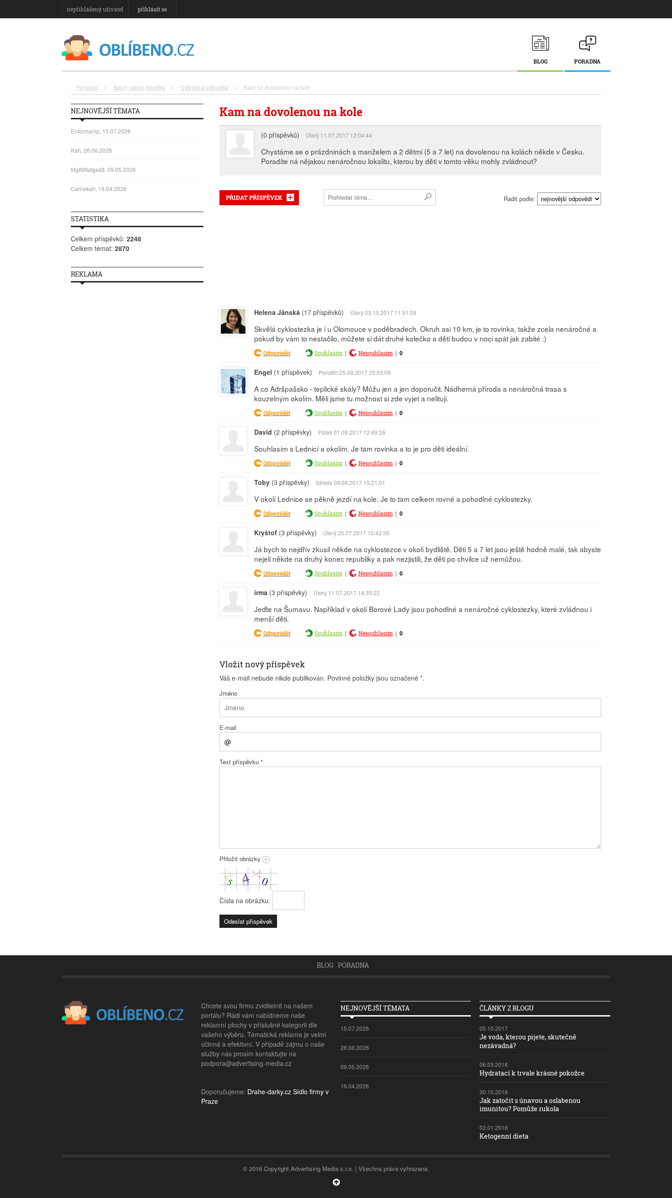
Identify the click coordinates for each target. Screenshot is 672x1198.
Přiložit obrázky (240, 858)
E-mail (227, 727)
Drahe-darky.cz (269, 1091)
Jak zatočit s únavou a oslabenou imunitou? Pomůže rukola (530, 1104)
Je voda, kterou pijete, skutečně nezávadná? (528, 1041)
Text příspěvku (241, 761)
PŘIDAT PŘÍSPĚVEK (254, 197)
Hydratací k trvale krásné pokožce (532, 1073)
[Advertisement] (410, 254)
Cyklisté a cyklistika (205, 87)
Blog (540, 61)
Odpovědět (276, 353)
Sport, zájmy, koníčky (139, 87)
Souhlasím (328, 353)
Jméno (228, 693)
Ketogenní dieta (504, 1136)
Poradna (587, 61)
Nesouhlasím (375, 353)
